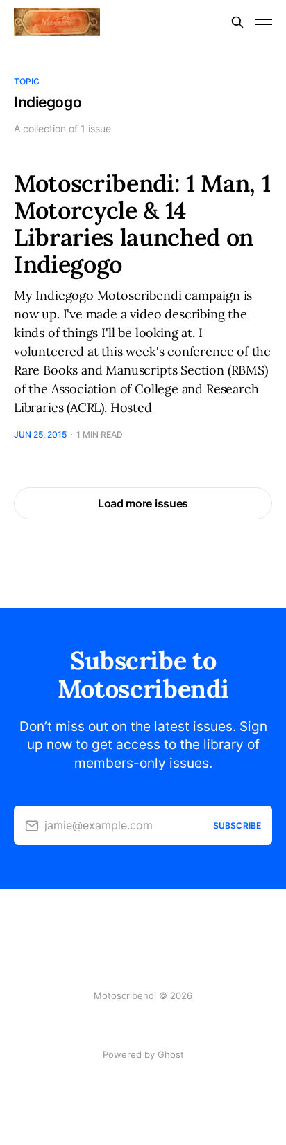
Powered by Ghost (143, 1054)
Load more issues (143, 503)
